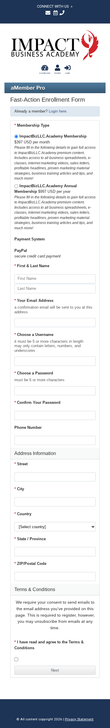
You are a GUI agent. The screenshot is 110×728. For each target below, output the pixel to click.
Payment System (29, 239)
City (19, 489)
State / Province (30, 539)
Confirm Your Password (37, 402)
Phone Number (28, 427)
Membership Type (31, 125)
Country (22, 514)
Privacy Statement (79, 719)
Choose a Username (33, 334)
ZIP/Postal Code (30, 563)
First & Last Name (31, 266)
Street (21, 464)
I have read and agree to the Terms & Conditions (49, 645)
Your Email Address (33, 300)
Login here (57, 111)
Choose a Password (33, 373)
